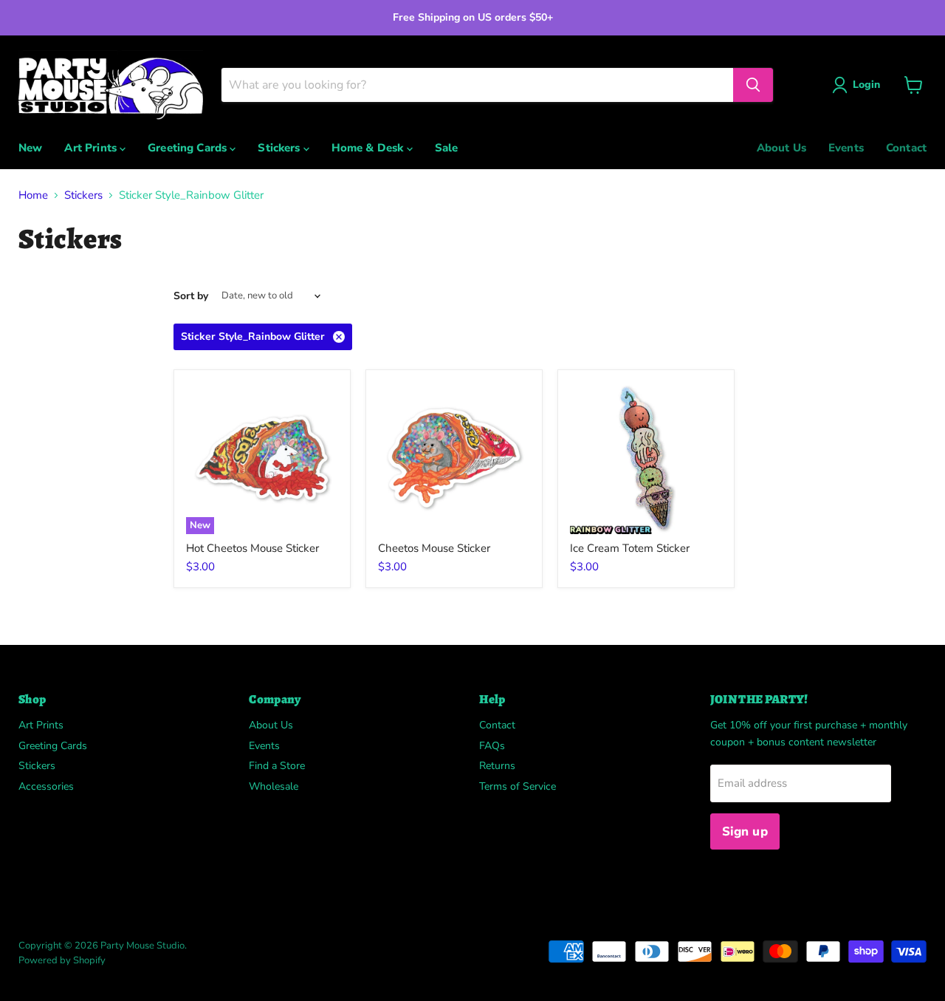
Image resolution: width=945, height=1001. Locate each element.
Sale (446, 147)
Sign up (745, 831)
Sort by (190, 296)
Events (846, 147)
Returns (497, 766)
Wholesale (273, 786)
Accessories (46, 786)
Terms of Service (517, 786)
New (30, 147)
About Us (781, 147)
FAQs (492, 746)
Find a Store (277, 766)
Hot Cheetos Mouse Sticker (252, 548)
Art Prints (92, 147)
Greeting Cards (189, 147)
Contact (906, 147)
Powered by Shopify (62, 960)
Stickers (280, 147)
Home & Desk (369, 147)
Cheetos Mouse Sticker (434, 548)
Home (33, 195)
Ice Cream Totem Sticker (630, 548)
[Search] (753, 85)
